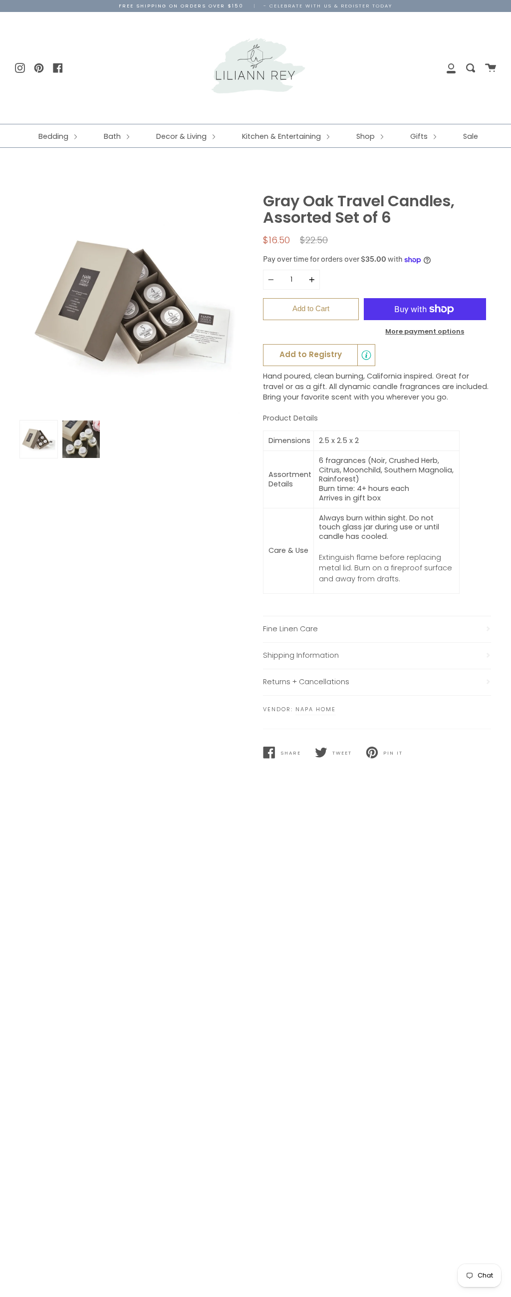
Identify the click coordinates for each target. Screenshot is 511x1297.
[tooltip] (366, 355)
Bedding (54, 136)
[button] (319, 355)
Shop (366, 136)
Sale (470, 136)
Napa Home (315, 709)
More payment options (424, 331)
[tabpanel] (134, 304)
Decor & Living (182, 136)
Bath (113, 136)
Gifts (420, 136)
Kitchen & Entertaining (282, 136)
